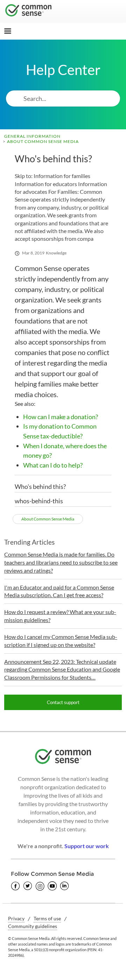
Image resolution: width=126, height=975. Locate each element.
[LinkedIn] (64, 886)
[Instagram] (40, 886)
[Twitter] (27, 886)
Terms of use (47, 918)
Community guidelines (32, 926)
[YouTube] (52, 886)
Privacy (16, 918)
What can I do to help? (53, 465)
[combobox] (71, 98)
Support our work (86, 846)
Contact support (63, 702)
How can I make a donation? (60, 417)
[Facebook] (15, 886)
